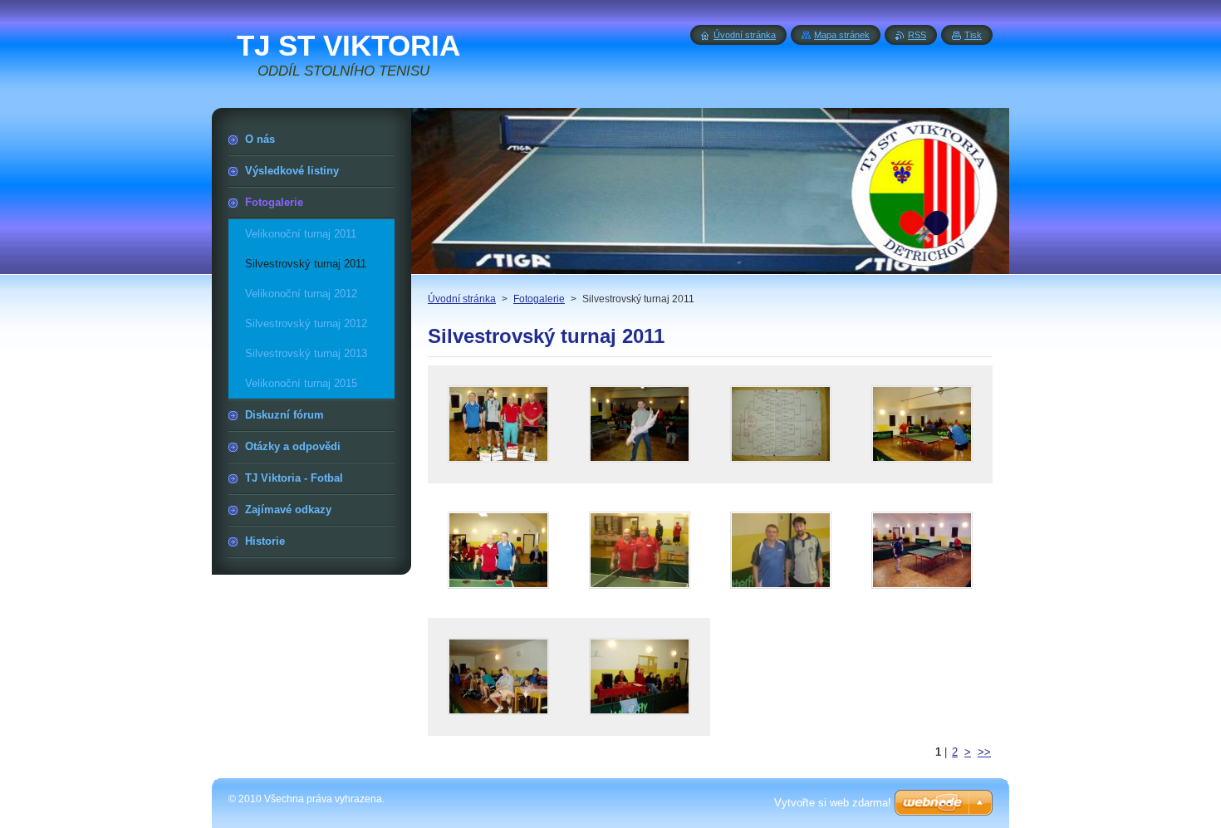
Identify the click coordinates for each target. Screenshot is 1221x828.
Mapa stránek (842, 35)
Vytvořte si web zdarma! (832, 802)
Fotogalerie (539, 299)
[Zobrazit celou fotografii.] (498, 424)
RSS (917, 35)
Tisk (973, 35)
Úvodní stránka (462, 299)
